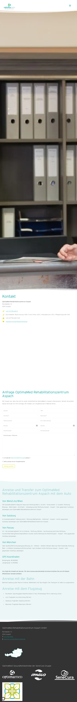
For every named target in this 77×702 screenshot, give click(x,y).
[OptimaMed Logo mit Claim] (9, 6)
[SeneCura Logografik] (65, 675)
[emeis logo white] (38, 675)
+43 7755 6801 (8, 637)
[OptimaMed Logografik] (12, 675)
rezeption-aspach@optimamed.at (16, 321)
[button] (3, 698)
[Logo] (12, 691)
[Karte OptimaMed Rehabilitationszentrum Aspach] (13, 653)
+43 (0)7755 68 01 (12, 311)
